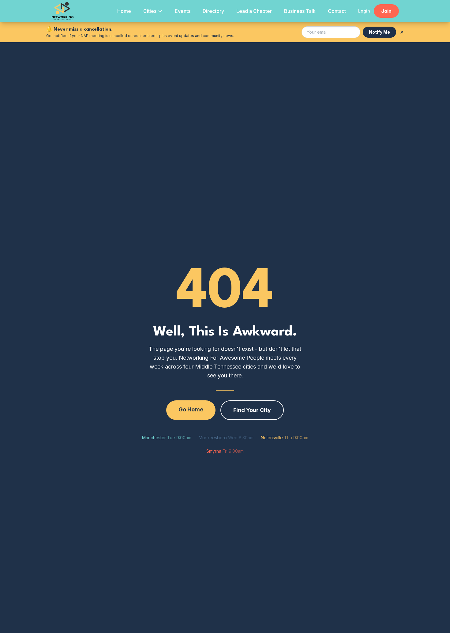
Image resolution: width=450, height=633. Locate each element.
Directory (213, 11)
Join (386, 11)
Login (364, 10)
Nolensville (284, 437)
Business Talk (300, 11)
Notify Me (379, 32)
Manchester (166, 437)
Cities (149, 11)
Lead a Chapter (254, 11)
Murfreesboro (226, 437)
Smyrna (225, 451)
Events (182, 11)
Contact (337, 11)
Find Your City (252, 410)
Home (124, 11)
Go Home (190, 409)
